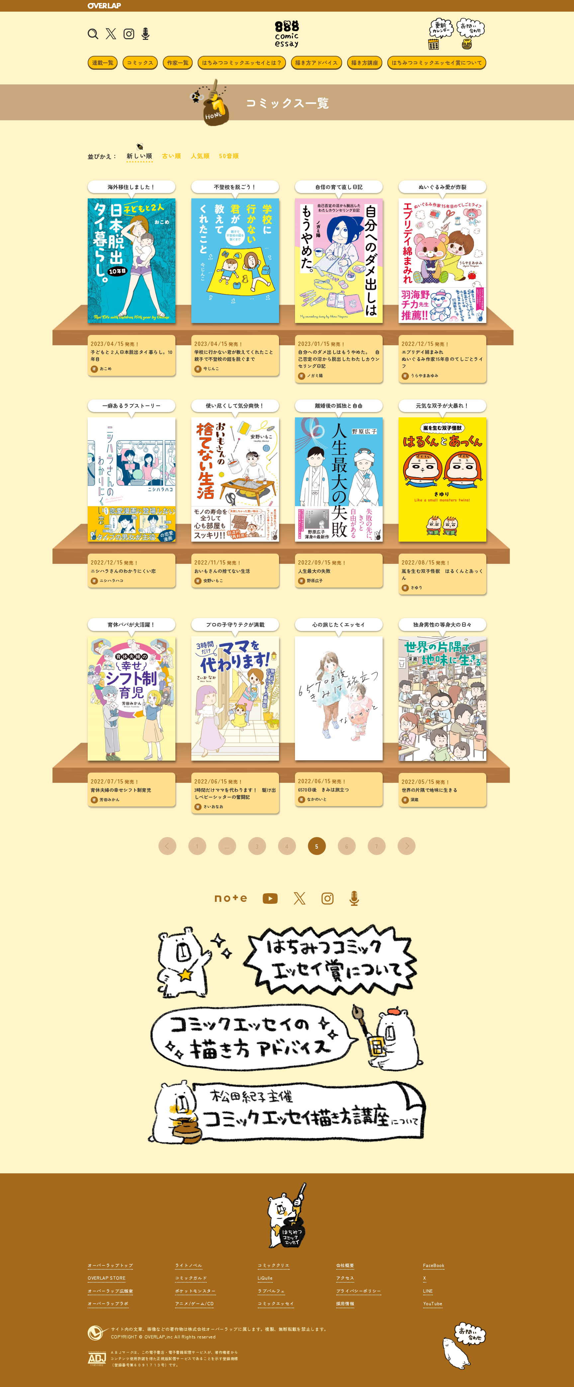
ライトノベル (188, 1265)
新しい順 (140, 155)
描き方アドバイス (316, 62)
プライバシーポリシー (359, 1291)
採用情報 (345, 1303)
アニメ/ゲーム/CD (194, 1303)
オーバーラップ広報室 (110, 1291)
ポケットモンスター (195, 1291)
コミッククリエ (274, 1265)
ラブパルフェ (271, 1291)
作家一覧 (177, 62)
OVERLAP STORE (106, 1278)
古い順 (171, 155)
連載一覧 (102, 62)
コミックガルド (191, 1278)
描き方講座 (364, 62)
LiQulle (265, 1278)
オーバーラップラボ (108, 1303)
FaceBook (433, 1265)
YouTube (432, 1303)
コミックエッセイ (276, 1303)
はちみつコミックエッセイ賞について (437, 62)
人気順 (200, 155)
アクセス (345, 1278)
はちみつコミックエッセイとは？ (242, 62)
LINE (428, 1291)
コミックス (140, 62)
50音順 (229, 155)
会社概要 (345, 1265)
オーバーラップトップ (110, 1265)
